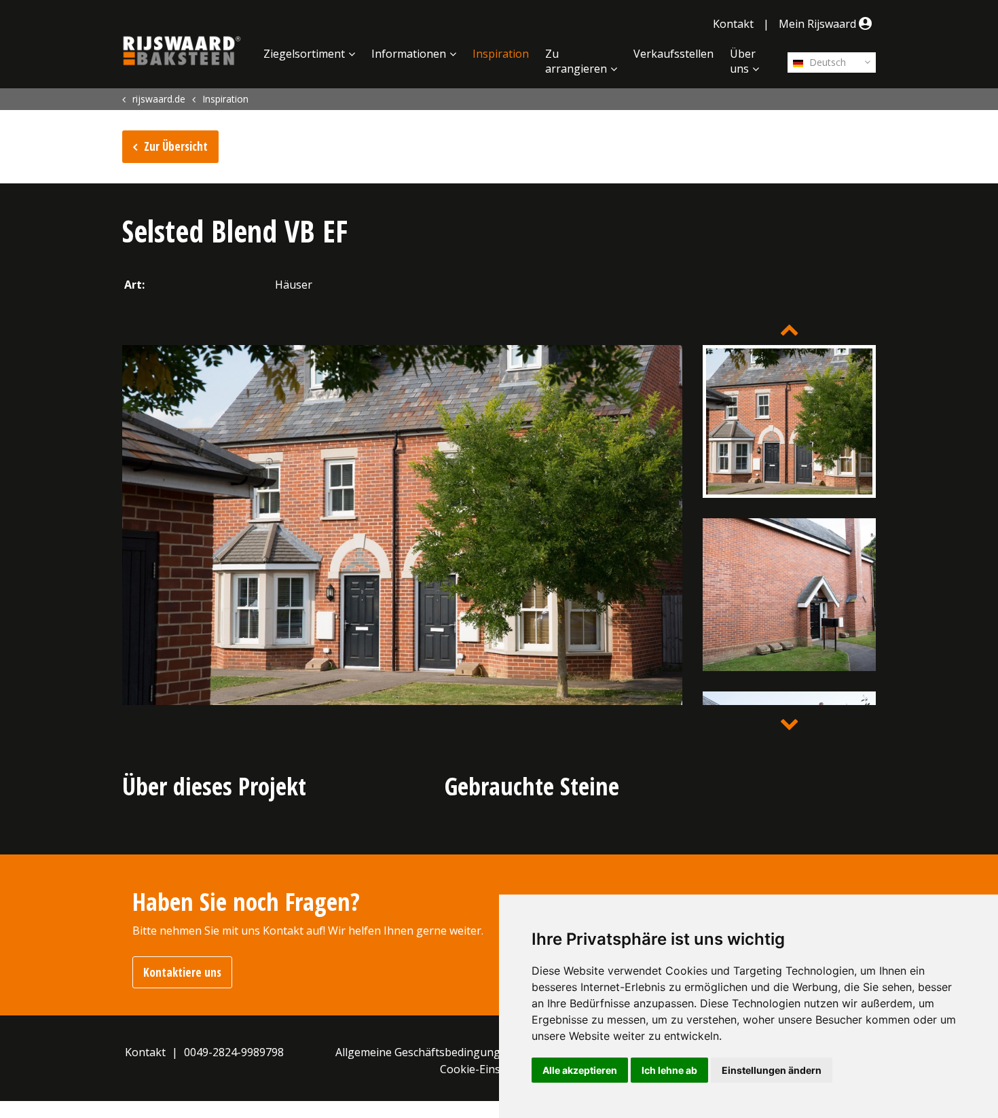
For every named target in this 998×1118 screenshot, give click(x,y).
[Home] (181, 51)
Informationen (408, 53)
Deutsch (826, 62)
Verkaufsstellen (673, 53)
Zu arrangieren (576, 61)
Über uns (743, 61)
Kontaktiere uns (182, 972)
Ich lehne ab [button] (669, 1070)
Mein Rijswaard (819, 23)
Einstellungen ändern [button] (771, 1070)
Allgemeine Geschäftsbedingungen (424, 1052)
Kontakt (733, 23)
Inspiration (501, 53)
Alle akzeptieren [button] (579, 1070)
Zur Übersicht (176, 146)
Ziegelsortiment (304, 53)
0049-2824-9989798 (234, 1052)
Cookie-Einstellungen (494, 1069)
